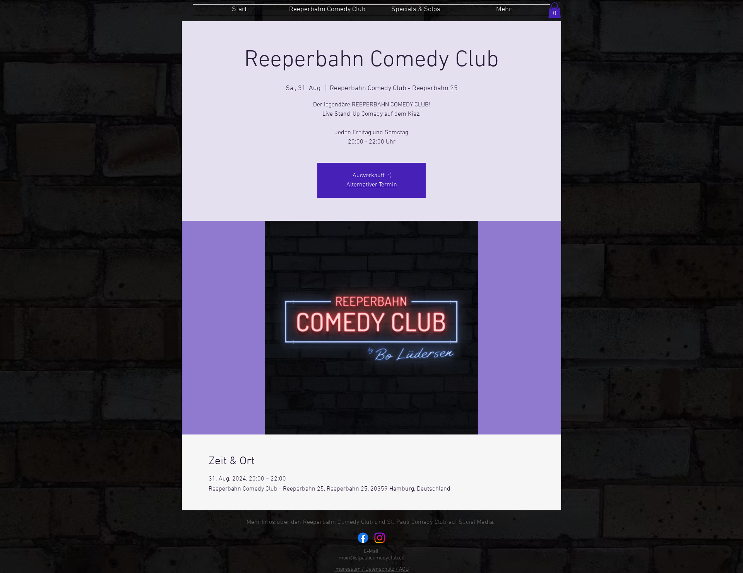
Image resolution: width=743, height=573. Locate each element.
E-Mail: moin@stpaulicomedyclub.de (371, 554)
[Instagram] (380, 538)
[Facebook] (363, 538)
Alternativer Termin (371, 185)
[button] (554, 10)
